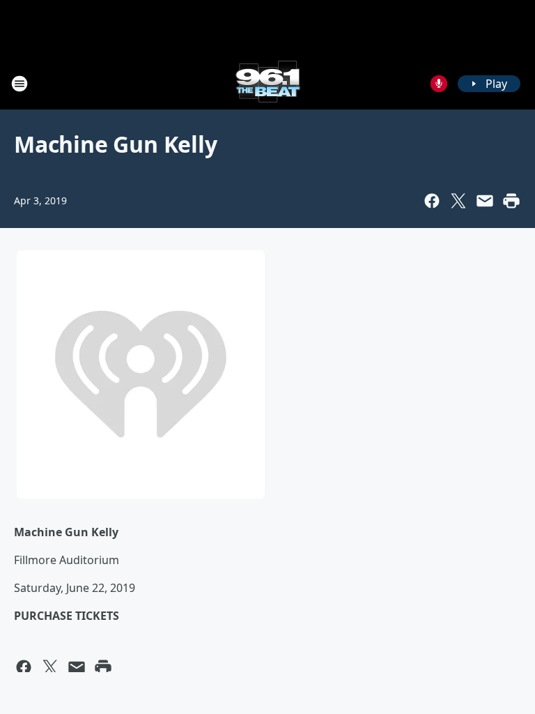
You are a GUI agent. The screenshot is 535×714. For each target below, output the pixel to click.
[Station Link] (267, 83)
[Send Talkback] (439, 83)
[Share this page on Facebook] (432, 201)
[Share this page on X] (458, 201)
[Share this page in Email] (485, 201)
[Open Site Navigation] (19, 83)
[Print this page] (511, 201)
